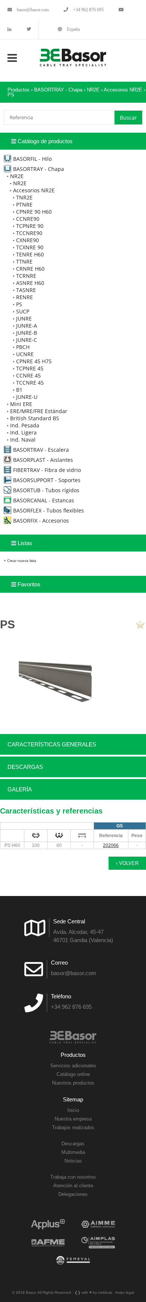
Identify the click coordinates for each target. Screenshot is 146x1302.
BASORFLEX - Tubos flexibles (48, 510)
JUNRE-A (26, 325)
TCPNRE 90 (29, 225)
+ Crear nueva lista (20, 561)
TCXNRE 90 (29, 247)
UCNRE (25, 354)
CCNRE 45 (28, 375)
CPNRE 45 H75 (34, 361)
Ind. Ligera (23, 432)
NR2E (93, 90)
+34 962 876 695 (88, 9)
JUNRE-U (26, 396)
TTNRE (24, 261)
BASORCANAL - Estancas (43, 500)
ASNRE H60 (30, 282)
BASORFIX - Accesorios (41, 520)
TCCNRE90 (29, 233)
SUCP (22, 311)
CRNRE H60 (30, 268)
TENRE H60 (30, 254)
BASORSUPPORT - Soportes (46, 480)
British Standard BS (34, 418)
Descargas (25, 767)
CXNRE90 (27, 240)
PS (10, 94)
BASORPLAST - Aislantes (43, 459)
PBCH (23, 347)
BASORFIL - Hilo (32, 158)
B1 (19, 389)
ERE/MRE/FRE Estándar (38, 411)
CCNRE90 (27, 218)
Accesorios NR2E (123, 90)
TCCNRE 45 (30, 382)
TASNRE (26, 290)
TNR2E (24, 197)
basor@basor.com (32, 9)
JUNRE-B (26, 332)
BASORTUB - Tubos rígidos (46, 490)
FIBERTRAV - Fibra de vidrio (47, 469)
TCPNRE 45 (29, 368)
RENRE (24, 297)
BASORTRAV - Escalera (41, 449)
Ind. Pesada (24, 425)
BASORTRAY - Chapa (58, 90)
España (73, 29)
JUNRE (24, 318)
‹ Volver (127, 863)
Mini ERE (21, 404)
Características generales (51, 744)
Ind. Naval (23, 439)
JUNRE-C (26, 339)
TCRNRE (26, 275)
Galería (19, 789)
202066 (111, 845)
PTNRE (24, 204)
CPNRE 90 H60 (34, 211)
